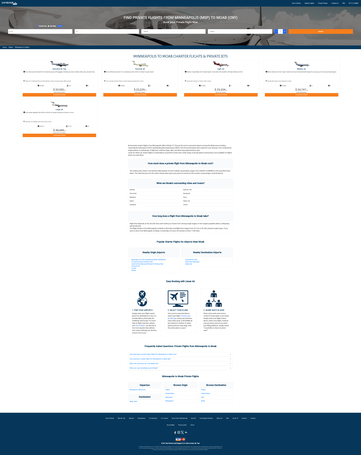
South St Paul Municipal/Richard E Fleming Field (147, 264)
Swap (60, 26)
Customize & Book (59, 95)
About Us (219, 418)
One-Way (53, 26)
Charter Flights (309, 3)
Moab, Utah (133, 401)
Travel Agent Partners (206, 418)
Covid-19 (235, 418)
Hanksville (188, 264)
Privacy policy (182, 425)
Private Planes (323, 3)
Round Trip (43, 26)
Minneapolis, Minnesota (137, 390)
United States (169, 393)
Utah (202, 397)
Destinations (141, 418)
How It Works (296, 3)
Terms (192, 425)
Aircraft (193, 418)
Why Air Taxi (121, 418)
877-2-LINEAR (353, 3)
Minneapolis (169, 401)
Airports (131, 418)
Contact (252, 418)
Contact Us (335, 3)
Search (320, 31)
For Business (153, 418)
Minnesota (168, 397)
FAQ (343, 3)
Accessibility (170, 425)
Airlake (134, 270)
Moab (203, 401)
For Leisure (164, 418)
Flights (167, 390)
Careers (244, 418)
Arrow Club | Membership (179, 418)
